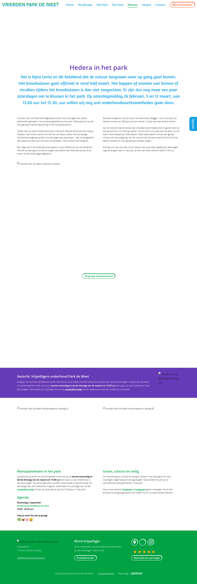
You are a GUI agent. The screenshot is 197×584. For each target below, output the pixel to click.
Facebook (127, 489)
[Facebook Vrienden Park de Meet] (142, 542)
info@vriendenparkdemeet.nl (31, 557)
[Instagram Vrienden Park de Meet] (150, 542)
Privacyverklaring (106, 573)
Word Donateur (182, 5)
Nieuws (132, 5)
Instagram (140, 489)
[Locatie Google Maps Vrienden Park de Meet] (134, 542)
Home (70, 5)
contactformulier (73, 389)
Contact (160, 5)
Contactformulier (85, 557)
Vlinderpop (85, 5)
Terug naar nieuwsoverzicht (98, 276)
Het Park (102, 5)
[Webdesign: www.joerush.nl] (136, 573)
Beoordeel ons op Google (147, 557)
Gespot (146, 5)
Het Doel (117, 5)
